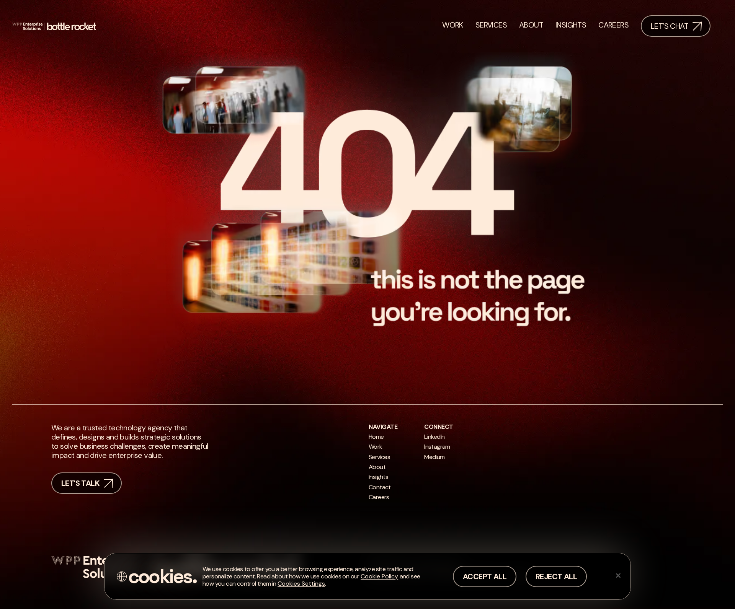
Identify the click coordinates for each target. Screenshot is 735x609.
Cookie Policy (379, 576)
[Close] (618, 575)
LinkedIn (434, 436)
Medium (434, 457)
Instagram (437, 446)
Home (376, 436)
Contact (380, 487)
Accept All (484, 576)
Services (379, 457)
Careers (379, 497)
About (377, 467)
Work (375, 446)
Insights (378, 476)
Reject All (556, 576)
